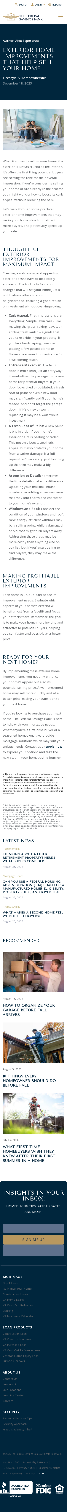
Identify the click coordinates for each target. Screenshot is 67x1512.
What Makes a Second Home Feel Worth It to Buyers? (33, 914)
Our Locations (12, 1390)
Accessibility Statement (35, 1462)
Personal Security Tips (18, 1418)
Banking (8, 1310)
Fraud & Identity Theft (18, 1429)
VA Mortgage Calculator (18, 1316)
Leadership (10, 1384)
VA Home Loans (13, 1299)
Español (57, 4)
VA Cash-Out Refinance (18, 1305)
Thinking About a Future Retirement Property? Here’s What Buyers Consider (29, 857)
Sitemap (30, 1473)
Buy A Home (11, 1283)
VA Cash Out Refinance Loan (21, 1350)
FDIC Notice (9, 1468)
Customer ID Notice (49, 1468)
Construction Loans (15, 1294)
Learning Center (13, 1395)
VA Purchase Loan (14, 1344)
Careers (8, 1401)
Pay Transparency (12, 1473)
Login (38, 4)
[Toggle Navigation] (60, 16)
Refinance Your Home (17, 1288)
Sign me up (33, 1239)
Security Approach (15, 1424)
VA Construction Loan (17, 1339)
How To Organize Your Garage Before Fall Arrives (29, 1010)
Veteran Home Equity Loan (21, 1356)
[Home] (23, 16)
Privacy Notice (27, 1468)
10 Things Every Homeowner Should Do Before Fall (29, 1080)
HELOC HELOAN (14, 1361)
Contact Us (10, 1379)
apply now (54, 746)
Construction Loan (15, 1333)
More (41, 1473)
